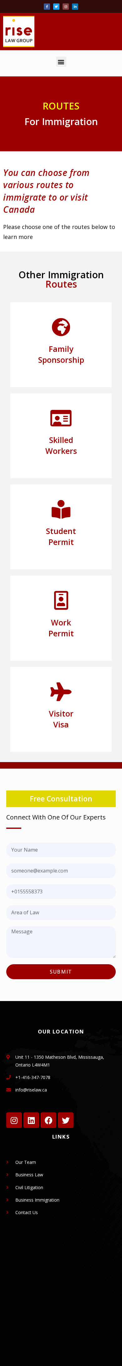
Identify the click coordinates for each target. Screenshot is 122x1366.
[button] (61, 61)
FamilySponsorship (61, 354)
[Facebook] (48, 1120)
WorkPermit (61, 628)
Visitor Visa (61, 719)
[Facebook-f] (47, 6)
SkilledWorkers (61, 445)
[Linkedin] (31, 1120)
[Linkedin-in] (75, 6)
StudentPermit (61, 536)
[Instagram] (66, 6)
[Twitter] (56, 6)
